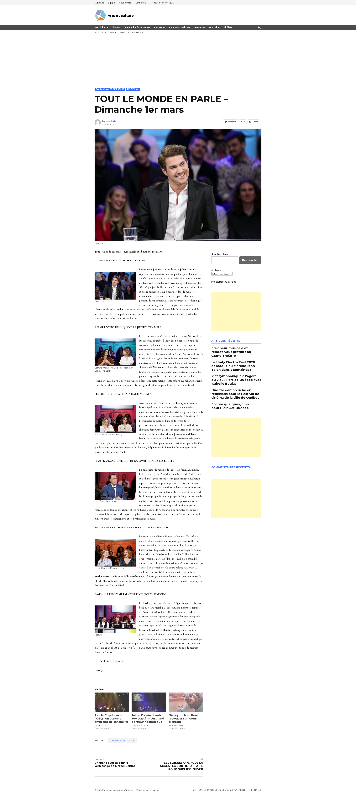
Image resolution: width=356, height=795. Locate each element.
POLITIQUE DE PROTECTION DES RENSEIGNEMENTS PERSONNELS (226, 790)
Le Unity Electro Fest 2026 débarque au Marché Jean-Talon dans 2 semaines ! (233, 366)
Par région (100, 27)
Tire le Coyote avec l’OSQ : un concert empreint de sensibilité (111, 719)
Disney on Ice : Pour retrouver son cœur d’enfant (183, 719)
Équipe (111, 3)
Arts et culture (121, 16)
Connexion (140, 3)
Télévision (214, 27)
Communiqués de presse (137, 27)
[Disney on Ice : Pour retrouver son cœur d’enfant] (186, 702)
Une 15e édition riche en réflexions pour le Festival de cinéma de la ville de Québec (235, 394)
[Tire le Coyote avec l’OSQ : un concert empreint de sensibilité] (112, 702)
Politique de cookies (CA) (162, 3)
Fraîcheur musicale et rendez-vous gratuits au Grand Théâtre (231, 352)
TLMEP (131, 740)
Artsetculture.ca (117, 740)
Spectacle (199, 27)
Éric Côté (111, 121)
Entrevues (159, 27)
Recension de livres (179, 27)
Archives (216, 270)
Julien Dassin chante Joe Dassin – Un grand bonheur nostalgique (148, 719)
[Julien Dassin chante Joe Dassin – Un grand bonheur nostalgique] (149, 702)
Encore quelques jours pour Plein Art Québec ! (230, 406)
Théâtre (228, 27)
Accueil (97, 32)
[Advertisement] (178, 66)
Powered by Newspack (147, 790)
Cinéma (116, 27)
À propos (99, 3)
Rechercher (219, 254)
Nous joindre (125, 3)
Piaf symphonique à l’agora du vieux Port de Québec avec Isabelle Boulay (236, 379)
